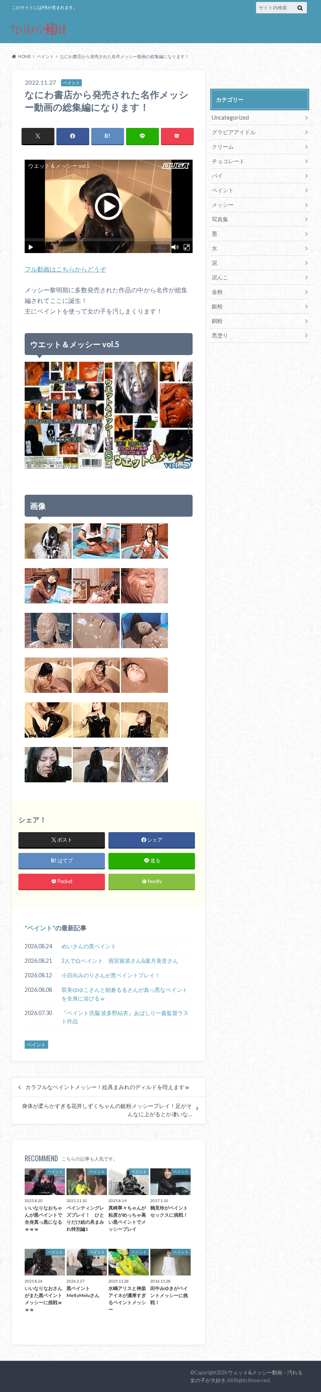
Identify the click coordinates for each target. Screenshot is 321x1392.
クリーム (223, 146)
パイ (217, 175)
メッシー (223, 204)
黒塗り (220, 335)
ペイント (39, 927)
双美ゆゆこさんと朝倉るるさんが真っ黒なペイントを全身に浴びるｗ (124, 994)
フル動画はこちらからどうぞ (65, 269)
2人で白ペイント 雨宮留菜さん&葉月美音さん (119, 960)
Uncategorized (230, 117)
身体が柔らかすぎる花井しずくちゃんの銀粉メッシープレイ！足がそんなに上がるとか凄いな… (107, 1110)
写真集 (220, 219)
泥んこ (220, 277)
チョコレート (228, 161)
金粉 (217, 291)
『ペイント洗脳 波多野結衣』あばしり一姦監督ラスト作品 (125, 1017)
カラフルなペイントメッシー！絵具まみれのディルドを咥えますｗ (107, 1087)
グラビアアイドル (234, 132)
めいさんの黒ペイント (88, 946)
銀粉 (217, 306)
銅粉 (217, 320)
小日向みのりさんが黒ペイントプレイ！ (110, 975)
